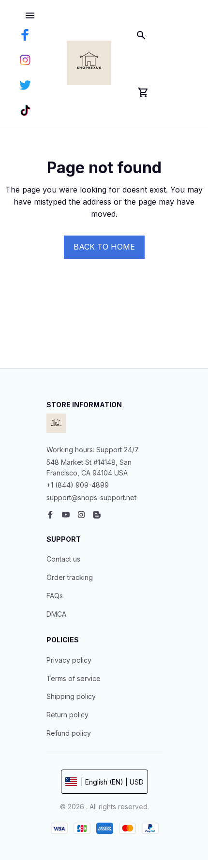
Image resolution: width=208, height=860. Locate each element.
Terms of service (73, 678)
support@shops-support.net (91, 497)
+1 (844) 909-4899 (77, 485)
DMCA (56, 614)
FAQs (54, 596)
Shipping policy (71, 696)
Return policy (67, 715)
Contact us (63, 559)
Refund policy (68, 733)
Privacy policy (68, 660)
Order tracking (69, 577)
